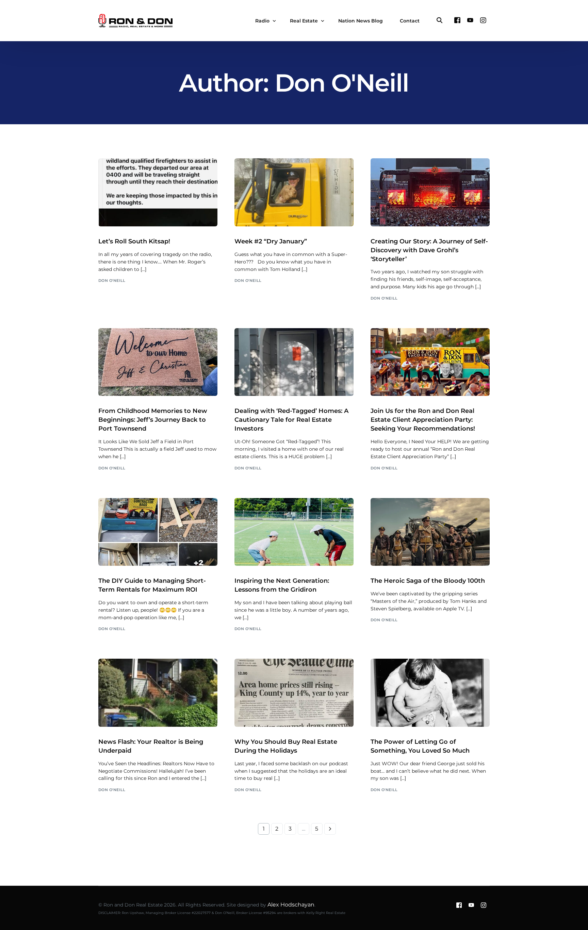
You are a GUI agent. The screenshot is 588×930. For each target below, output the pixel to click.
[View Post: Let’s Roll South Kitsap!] (157, 192)
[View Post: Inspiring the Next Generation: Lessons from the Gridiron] (294, 532)
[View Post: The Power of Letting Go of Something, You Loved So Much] (430, 693)
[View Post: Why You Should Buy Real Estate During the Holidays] (294, 693)
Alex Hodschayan (290, 904)
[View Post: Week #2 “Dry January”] (294, 192)
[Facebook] (457, 20)
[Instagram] (483, 20)
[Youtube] (470, 20)
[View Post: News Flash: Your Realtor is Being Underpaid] (157, 693)
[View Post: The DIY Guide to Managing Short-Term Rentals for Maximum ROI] (157, 532)
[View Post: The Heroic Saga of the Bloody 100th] (430, 532)
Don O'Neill (112, 280)
